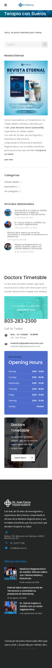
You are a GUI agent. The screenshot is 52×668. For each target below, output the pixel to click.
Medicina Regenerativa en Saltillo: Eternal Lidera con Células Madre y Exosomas (28, 246)
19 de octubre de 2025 (24, 252)
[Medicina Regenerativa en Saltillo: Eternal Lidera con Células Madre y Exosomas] (8, 246)
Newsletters (10, 186)
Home (7, 26)
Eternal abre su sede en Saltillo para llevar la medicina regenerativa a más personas (31, 212)
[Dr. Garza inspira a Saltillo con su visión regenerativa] (8, 224)
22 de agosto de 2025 (17, 239)
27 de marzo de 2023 (24, 217)
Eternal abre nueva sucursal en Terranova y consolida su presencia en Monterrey (27, 234)
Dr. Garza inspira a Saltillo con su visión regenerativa (30, 223)
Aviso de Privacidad (26, 648)
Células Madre (11, 181)
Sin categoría (11, 191)
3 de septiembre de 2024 (26, 227)
